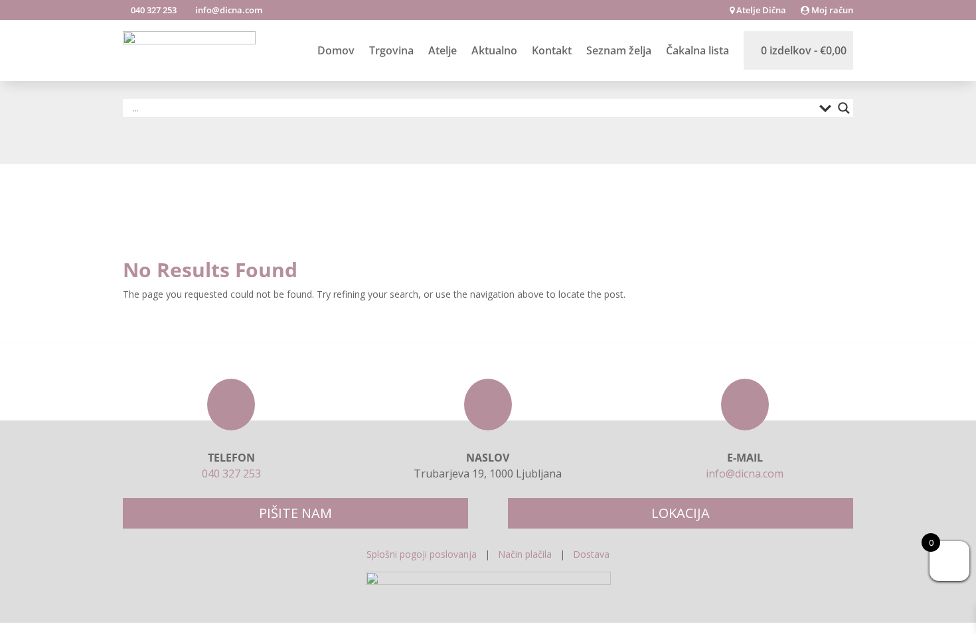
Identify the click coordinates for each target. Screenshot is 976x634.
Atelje (442, 50)
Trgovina (391, 50)
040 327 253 (153, 10)
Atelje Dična (760, 10)
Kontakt (552, 50)
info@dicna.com (227, 10)
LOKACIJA (680, 513)
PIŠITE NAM (295, 513)
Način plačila (525, 554)
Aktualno (494, 50)
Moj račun (831, 10)
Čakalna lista (697, 50)
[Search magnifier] (844, 108)
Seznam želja (618, 50)
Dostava (591, 554)
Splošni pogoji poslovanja (421, 554)
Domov (336, 50)
